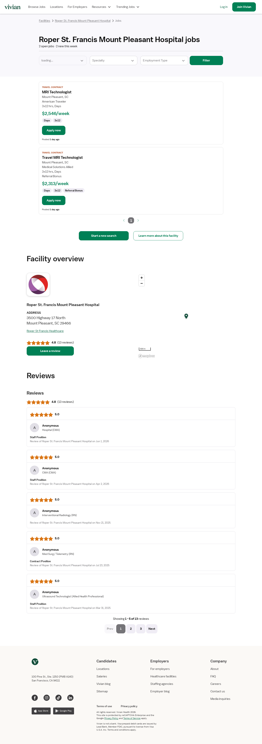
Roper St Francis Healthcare (45, 331)
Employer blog (160, 691)
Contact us (217, 691)
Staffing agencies (161, 684)
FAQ (213, 676)
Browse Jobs (36, 7)
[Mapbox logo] (146, 356)
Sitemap (102, 691)
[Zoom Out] (141, 283)
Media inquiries (220, 699)
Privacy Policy (111, 718)
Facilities (44, 21)
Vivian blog (103, 684)
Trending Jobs (125, 7)
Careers (215, 684)
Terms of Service (132, 718)
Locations (56, 7)
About (214, 669)
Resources (99, 7)
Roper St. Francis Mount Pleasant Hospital (82, 21)
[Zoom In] (141, 278)
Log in (224, 7)
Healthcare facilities (163, 676)
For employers (160, 669)
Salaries (101, 676)
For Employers (77, 7)
